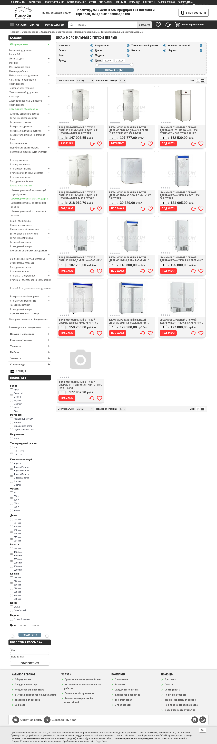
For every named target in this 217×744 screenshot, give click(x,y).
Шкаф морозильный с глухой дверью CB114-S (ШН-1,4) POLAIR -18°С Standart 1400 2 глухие (78, 195)
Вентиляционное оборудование (29, 327)
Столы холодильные (30, 177)
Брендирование (76, 2)
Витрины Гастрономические (30, 233)
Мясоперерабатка (29, 71)
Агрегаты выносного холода (30, 113)
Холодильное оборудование (29, 109)
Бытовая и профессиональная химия (35, 694)
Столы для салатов (30, 164)
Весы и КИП (29, 54)
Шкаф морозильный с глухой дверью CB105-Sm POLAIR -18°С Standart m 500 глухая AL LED (179, 130)
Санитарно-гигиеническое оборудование (29, 82)
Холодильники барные (30, 181)
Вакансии (120, 684)
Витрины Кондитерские (30, 238)
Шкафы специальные (30, 221)
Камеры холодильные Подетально (30, 135)
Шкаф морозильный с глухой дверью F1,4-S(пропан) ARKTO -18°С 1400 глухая (80, 384)
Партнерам (34, 2)
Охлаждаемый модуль (30, 246)
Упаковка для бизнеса (27, 699)
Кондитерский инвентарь (29, 689)
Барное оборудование (29, 50)
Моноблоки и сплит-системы (30, 147)
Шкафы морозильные (29, 185)
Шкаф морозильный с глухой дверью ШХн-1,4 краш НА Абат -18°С (181, 321)
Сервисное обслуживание (79, 693)
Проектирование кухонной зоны (83, 679)
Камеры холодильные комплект (30, 130)
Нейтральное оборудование (29, 75)
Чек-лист (120, 2)
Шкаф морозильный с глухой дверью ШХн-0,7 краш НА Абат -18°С (181, 259)
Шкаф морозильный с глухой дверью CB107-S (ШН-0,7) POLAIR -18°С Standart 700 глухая (78, 130)
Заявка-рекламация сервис (180, 699)
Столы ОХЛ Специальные (30, 275)
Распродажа (185, 2)
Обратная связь (31, 719)
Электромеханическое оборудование (29, 321)
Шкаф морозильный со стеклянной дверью (28, 204)
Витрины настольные (30, 122)
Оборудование (29, 44)
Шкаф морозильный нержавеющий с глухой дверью (29, 192)
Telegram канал (123, 699)
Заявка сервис (166, 2)
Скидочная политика (127, 689)
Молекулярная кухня (29, 67)
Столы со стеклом (30, 271)
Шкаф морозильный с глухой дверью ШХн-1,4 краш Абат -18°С (129, 321)
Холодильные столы (30, 267)
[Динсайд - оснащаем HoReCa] (22, 12)
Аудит (92, 2)
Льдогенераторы (30, 143)
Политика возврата (175, 694)
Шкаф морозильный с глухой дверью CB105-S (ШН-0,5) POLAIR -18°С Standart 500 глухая (128, 130)
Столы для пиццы (30, 160)
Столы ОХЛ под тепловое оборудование (30, 282)
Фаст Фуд (29, 96)
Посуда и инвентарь (30, 334)
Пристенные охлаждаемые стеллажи (30, 154)
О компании (18, 2)
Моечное (29, 63)
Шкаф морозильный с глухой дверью (29, 198)
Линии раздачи (29, 58)
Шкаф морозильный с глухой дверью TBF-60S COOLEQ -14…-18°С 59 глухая (130, 195)
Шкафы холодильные (30, 225)
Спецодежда (30, 364)
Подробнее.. (102, 741)
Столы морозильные (30, 168)
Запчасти (30, 358)
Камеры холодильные (30, 126)
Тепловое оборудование (29, 88)
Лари (30, 139)
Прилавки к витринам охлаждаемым (30, 252)
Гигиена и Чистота (30, 340)
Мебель (30, 352)
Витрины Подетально (30, 242)
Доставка (170, 679)
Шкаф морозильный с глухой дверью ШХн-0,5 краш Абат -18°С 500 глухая (180, 195)
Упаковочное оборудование (29, 92)
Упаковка (30, 346)
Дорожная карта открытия (180, 709)
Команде (134, 2)
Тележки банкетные (30, 305)
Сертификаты (172, 689)
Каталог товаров (28, 24)
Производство (54, 24)
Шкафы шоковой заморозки (30, 229)
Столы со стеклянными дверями (30, 173)
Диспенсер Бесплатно (127, 694)
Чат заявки (105, 2)
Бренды (21, 371)
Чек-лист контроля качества (181, 704)
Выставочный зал (64, 719)
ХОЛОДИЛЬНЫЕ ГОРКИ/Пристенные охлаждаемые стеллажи (30, 261)
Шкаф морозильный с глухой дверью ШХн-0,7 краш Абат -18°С (129, 259)
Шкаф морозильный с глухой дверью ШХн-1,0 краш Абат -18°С (78, 321)
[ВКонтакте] (194, 719)
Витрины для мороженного (30, 118)
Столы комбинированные (30, 300)
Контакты (149, 2)
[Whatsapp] (202, 719)
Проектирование (54, 2)
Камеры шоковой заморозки (30, 296)
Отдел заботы (123, 704)
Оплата (169, 684)
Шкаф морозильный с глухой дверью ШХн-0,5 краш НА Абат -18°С (80, 259)
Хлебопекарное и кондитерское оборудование (29, 103)
